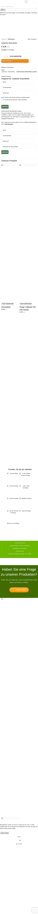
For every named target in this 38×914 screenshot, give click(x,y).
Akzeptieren (4, 833)
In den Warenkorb (15, 56)
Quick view (3, 300)
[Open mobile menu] (36, 3)
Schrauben (6, 307)
